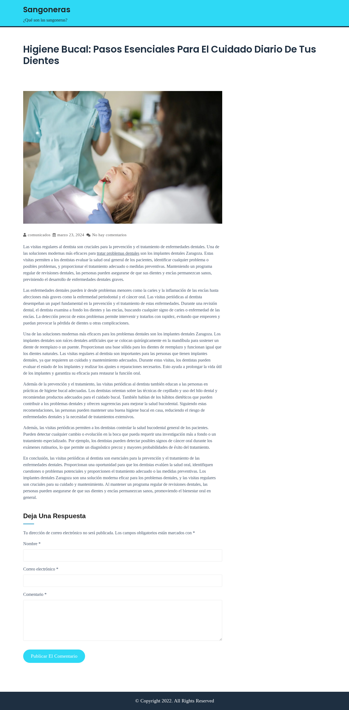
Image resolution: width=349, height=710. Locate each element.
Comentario (35, 594)
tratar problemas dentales (118, 253)
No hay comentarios (109, 235)
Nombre (32, 543)
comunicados (38, 235)
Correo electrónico (40, 569)
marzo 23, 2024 (70, 235)
